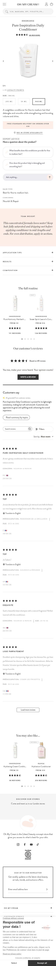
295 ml (9, 101)
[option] (28, 125)
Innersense (28, 21)
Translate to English (13, 513)
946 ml (38, 101)
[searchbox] (15, 429)
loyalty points (15, 90)
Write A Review (28, 377)
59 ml (24, 101)
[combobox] (43, 436)
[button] (28, 406)
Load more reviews (28, 709)
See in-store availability (30, 133)
